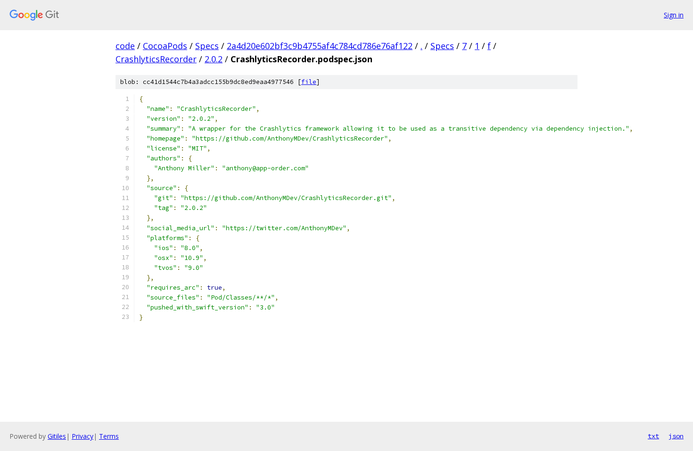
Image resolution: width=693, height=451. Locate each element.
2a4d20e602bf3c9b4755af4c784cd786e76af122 (319, 45)
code (125, 45)
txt (653, 436)
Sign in (674, 14)
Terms (109, 436)
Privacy (82, 436)
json (676, 436)
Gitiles (57, 436)
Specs (207, 45)
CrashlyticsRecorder (156, 59)
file (308, 82)
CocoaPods (165, 45)
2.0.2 (214, 59)
